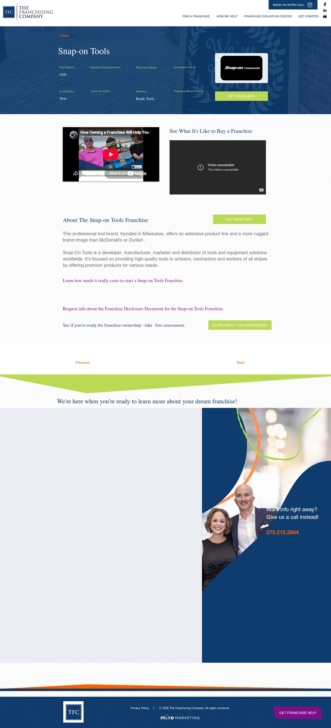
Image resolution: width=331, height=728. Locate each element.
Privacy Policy (140, 708)
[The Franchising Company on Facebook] (325, 4)
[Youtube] (325, 17)
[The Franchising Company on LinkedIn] (325, 11)
